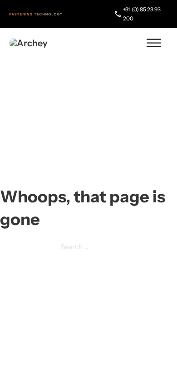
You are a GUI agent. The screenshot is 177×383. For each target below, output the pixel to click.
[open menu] (153, 43)
